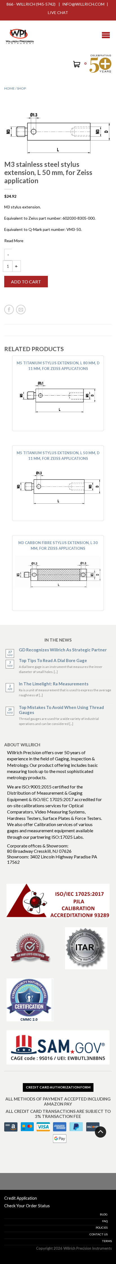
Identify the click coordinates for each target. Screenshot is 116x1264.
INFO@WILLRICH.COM (83, 4)
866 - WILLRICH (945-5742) (30, 4)
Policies (102, 1227)
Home (9, 88)
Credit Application (20, 1198)
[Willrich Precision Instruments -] (20, 35)
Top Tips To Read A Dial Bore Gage (53, 660)
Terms (107, 1241)
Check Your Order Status (27, 1205)
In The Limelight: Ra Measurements (53, 683)
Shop (21, 88)
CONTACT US (99, 1234)
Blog (104, 1214)
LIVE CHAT (58, 12)
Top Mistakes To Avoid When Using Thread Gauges (61, 710)
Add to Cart (26, 281)
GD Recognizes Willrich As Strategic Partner (63, 649)
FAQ (105, 1221)
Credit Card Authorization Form (58, 1087)
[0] (76, 65)
